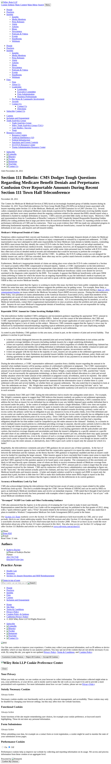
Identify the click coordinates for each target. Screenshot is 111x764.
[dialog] (55, 652)
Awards (15, 101)
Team (14, 130)
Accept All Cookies (50, 657)
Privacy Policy (12, 612)
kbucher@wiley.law (15, 559)
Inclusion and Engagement (17, 118)
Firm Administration (26, 94)
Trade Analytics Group (16, 120)
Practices (10, 12)
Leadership (16, 87)
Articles (15, 26)
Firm (8, 79)
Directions (21, 109)
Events (15, 36)
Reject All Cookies (33, 657)
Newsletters (17, 31)
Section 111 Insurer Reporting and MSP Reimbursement (30, 576)
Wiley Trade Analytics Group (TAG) (27, 125)
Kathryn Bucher (13, 550)
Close (4, 669)
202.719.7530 (12, 557)
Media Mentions (19, 19)
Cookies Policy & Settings (17, 614)
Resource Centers (14, 133)
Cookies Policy (85, 652)
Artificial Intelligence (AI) (23, 137)
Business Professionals (27, 96)
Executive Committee (26, 92)
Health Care (11, 571)
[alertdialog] (55, 712)
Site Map (10, 607)
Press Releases (18, 22)
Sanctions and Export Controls (25, 142)
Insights (9, 14)
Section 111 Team (12, 517)
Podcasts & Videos (20, 34)
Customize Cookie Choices (12, 657)
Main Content (21, 5)
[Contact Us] (12, 166)
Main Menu (32, 5)
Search (41, 5)
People (9, 9)
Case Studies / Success (21, 128)
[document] (55, 712)
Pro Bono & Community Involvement (28, 99)
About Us (16, 84)
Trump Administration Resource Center (28, 147)
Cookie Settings (8, 5)
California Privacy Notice (17, 617)
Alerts (14, 24)
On (5, 747)
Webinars (16, 41)
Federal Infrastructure (21, 140)
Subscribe (10, 111)
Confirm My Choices (10, 761)
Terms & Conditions (15, 609)
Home (9, 604)
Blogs (14, 29)
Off (12, 747)
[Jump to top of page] (10, 580)
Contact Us (17, 104)
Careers (9, 116)
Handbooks (17, 39)
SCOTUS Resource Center (23, 145)
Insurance (10, 573)
